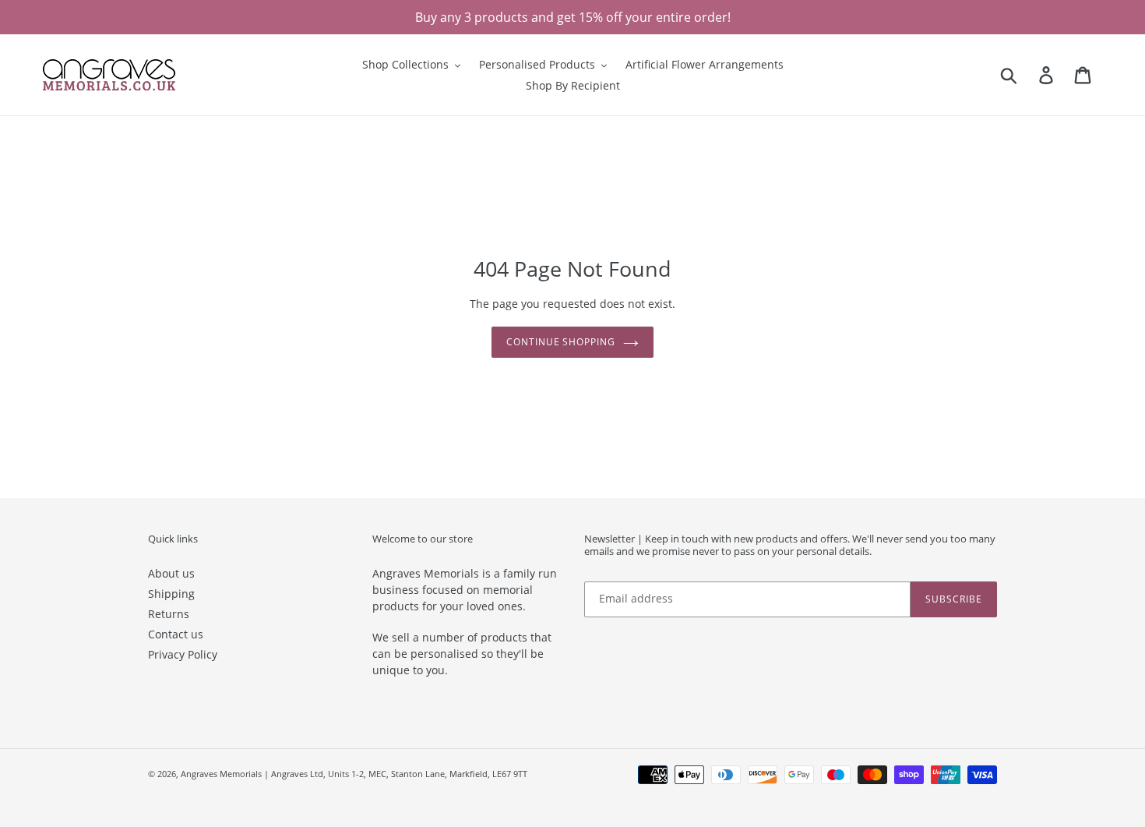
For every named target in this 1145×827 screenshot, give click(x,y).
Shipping (171, 593)
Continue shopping (560, 341)
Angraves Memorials (221, 773)
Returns (168, 613)
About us (171, 573)
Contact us (175, 634)
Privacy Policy (182, 654)
